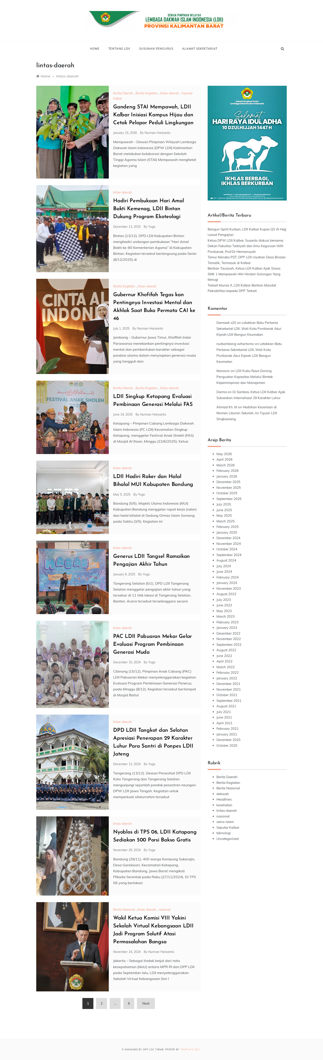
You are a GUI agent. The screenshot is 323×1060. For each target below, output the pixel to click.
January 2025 (226, 532)
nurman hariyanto (158, 133)
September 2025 (228, 499)
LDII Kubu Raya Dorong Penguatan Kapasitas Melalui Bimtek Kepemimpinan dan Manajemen (244, 377)
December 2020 (228, 740)
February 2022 (227, 672)
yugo (151, 227)
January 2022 (226, 678)
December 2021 (228, 684)
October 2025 (226, 493)
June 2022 (224, 656)
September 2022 (228, 644)
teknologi (223, 833)
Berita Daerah (123, 93)
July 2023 (223, 600)
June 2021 (224, 717)
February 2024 (227, 577)
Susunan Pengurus (156, 48)
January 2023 (226, 628)
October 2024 (226, 549)
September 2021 (228, 701)
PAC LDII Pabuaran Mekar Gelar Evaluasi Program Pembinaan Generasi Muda (152, 644)
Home (94, 48)
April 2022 (224, 661)
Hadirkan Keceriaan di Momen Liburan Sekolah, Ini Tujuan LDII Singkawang (246, 413)
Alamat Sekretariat (199, 48)
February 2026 (227, 471)
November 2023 (228, 588)
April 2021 (224, 723)
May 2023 (224, 611)
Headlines (224, 799)
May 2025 (224, 515)
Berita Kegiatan (147, 93)
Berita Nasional (124, 910)
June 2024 (224, 571)
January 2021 (226, 734)
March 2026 (225, 465)
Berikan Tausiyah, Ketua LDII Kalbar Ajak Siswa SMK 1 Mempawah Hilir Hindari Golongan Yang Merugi (244, 274)
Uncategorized (227, 839)
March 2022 (225, 667)
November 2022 (228, 639)
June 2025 (224, 510)
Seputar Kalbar (227, 827)
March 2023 (225, 616)
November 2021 (228, 689)
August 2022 (226, 650)
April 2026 (224, 459)
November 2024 (228, 544)
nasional (164, 910)
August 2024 (226, 560)
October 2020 (226, 745)
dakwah (222, 794)
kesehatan (224, 805)
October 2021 (226, 695)
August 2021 (226, 706)
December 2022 (228, 633)
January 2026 (226, 476)
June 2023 (224, 605)
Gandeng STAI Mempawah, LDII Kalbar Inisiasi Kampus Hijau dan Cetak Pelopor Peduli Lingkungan (153, 115)
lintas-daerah (169, 93)
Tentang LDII (119, 48)
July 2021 (223, 712)
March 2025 (225, 521)
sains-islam (225, 822)
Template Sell (190, 1049)
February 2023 (227, 622)
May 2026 (224, 454)
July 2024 (223, 566)
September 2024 (228, 555)
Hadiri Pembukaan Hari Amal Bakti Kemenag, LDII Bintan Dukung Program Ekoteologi (148, 208)
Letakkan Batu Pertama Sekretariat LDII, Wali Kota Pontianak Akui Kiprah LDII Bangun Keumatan (248, 329)
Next (145, 1003)
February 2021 (227, 728)
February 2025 (227, 527)
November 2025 (228, 487)
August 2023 (226, 594)
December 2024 (228, 538)
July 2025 (223, 504)
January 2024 (226, 583)
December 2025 (228, 482)
